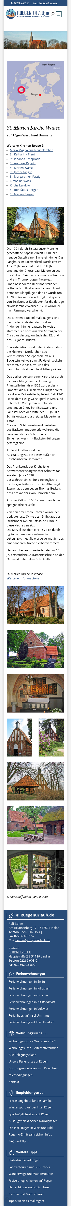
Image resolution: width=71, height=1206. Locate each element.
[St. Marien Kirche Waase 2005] (35, 244)
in (35, 981)
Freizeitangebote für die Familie (30, 1101)
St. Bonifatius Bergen (24, 190)
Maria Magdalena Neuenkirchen (31, 150)
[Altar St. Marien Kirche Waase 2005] (35, 711)
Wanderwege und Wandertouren (31, 1174)
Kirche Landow (20, 185)
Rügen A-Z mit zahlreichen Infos (30, 1134)
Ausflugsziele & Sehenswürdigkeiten (33, 1121)
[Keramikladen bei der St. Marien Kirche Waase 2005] (35, 887)
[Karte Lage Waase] (35, 117)
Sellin (41, 981)
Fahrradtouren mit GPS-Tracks (29, 1167)
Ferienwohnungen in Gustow (28, 995)
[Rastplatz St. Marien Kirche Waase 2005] (35, 843)
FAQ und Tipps (19, 1141)
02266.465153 (21, 3)
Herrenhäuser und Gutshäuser (29, 1187)
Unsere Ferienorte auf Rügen (28, 1061)
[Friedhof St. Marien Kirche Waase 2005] (35, 667)
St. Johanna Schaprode (25, 159)
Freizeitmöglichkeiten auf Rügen (30, 1180)
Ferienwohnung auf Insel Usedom (31, 1022)
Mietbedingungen (21, 1075)
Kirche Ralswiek (20, 181)
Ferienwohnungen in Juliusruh (29, 988)
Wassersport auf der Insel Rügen (30, 1107)
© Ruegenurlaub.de (35, 915)
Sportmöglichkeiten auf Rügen (29, 1114)
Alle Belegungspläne (22, 1055)
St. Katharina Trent (22, 154)
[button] (7, 1199)
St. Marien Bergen (22, 194)
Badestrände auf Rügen (24, 1160)
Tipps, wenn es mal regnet (26, 1201)
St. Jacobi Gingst (21, 172)
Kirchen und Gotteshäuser (26, 1194)
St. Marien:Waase (21, 168)
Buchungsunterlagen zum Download (33, 1068)
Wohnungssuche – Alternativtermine (33, 1048)
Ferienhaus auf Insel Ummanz (29, 1015)
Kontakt (14, 1082)
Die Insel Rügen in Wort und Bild (31, 1128)
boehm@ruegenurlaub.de (32, 940)
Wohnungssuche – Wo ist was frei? (32, 1041)
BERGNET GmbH (20, 952)
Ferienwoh (16, 981)
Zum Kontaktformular (45, 3)
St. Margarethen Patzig (25, 176)
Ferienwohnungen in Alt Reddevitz (32, 1002)
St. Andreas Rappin (23, 163)
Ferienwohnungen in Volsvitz (28, 1008)
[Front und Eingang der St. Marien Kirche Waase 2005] (35, 755)
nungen (28, 981)
